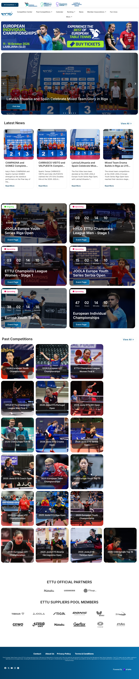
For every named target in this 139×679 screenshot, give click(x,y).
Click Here (16, 106)
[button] (3, 83)
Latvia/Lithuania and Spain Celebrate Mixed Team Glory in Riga (85, 165)
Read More (9, 186)
